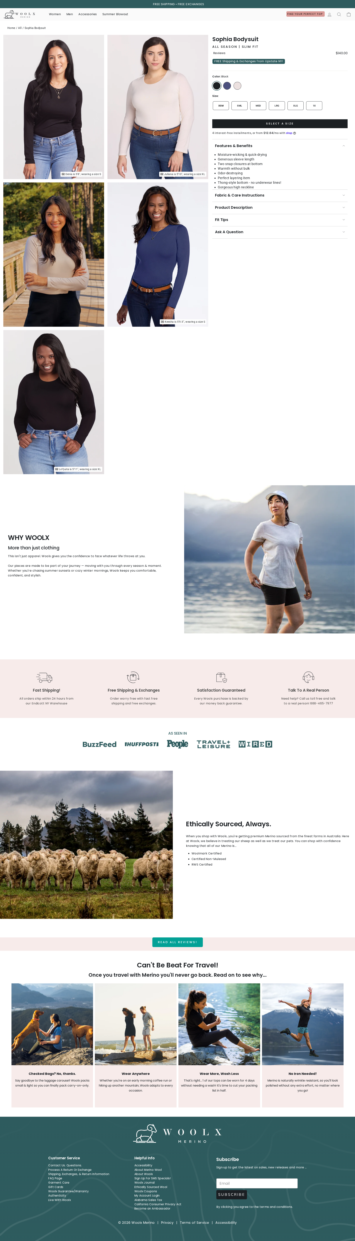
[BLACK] (216, 85)
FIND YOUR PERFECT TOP (305, 14)
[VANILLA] (237, 85)
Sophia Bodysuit (35, 28)
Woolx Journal (144, 1183)
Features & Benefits (233, 145)
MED (258, 105)
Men (69, 14)
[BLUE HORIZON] (227, 85)
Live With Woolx (59, 1200)
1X (314, 105)
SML (239, 105)
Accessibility (143, 1165)
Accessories (87, 14)
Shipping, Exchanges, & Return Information (78, 1174)
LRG (277, 105)
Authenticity (57, 1195)
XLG (295, 105)
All (20, 28)
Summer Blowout (115, 14)
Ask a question (229, 231)
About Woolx (143, 1174)
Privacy (167, 1222)
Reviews (219, 53)
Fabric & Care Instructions (239, 195)
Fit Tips (221, 219)
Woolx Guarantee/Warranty (68, 1191)
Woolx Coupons (145, 1191)
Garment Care (58, 1183)
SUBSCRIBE (231, 1194)
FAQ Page (55, 1178)
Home (11, 28)
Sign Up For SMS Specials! (152, 1178)
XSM (221, 105)
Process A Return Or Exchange (70, 1170)
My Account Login (147, 1195)
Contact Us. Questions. (65, 1165)
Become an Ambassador (152, 1208)
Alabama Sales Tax (148, 1200)
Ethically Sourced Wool (150, 1187)
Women (55, 14)
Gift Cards (55, 1187)
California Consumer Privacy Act (158, 1204)
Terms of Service (194, 1222)
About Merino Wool (148, 1170)
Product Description (234, 207)
